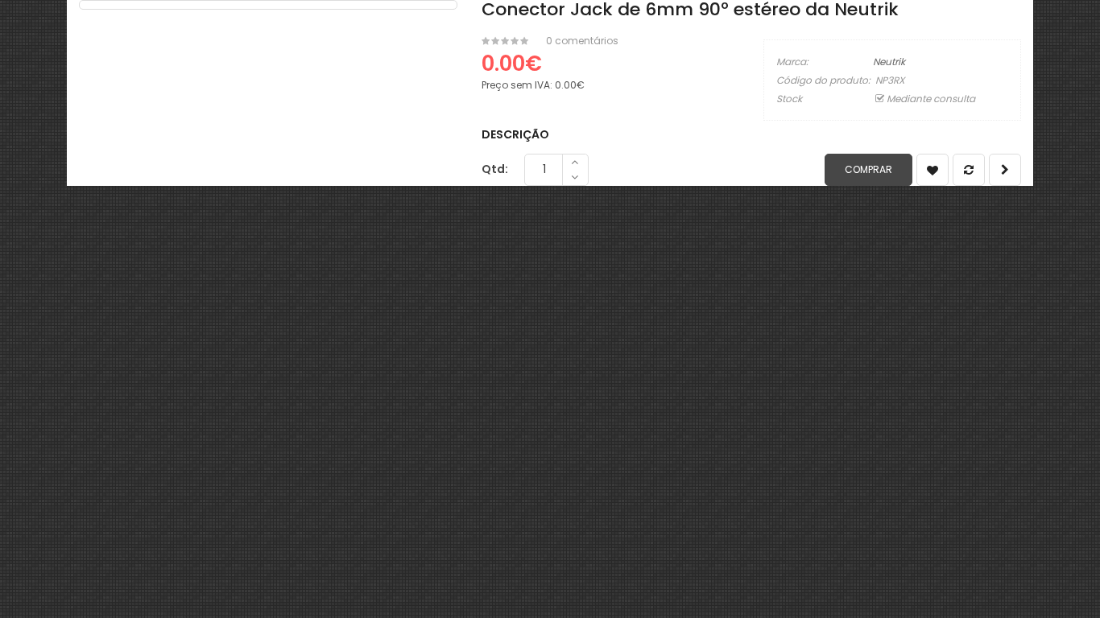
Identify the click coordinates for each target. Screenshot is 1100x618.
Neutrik (889, 61)
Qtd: (495, 169)
